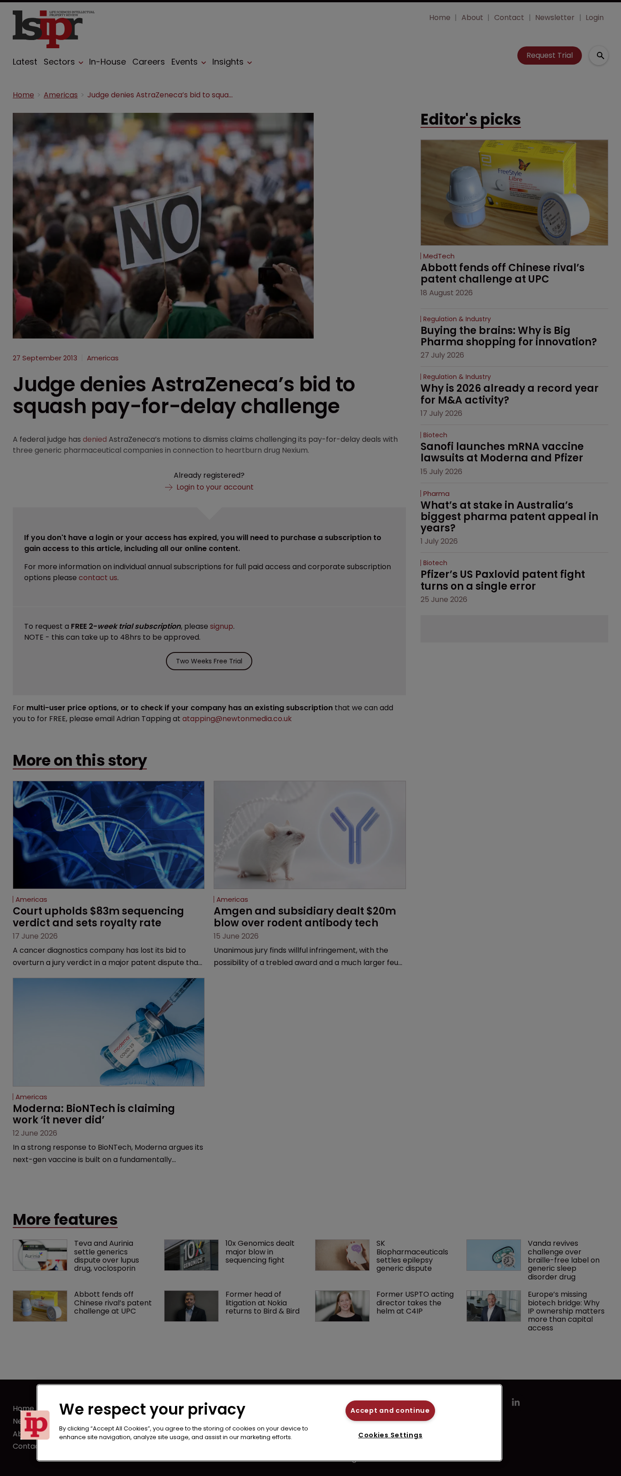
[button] (35, 1425)
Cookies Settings (390, 1435)
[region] (269, 1422)
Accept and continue (390, 1410)
